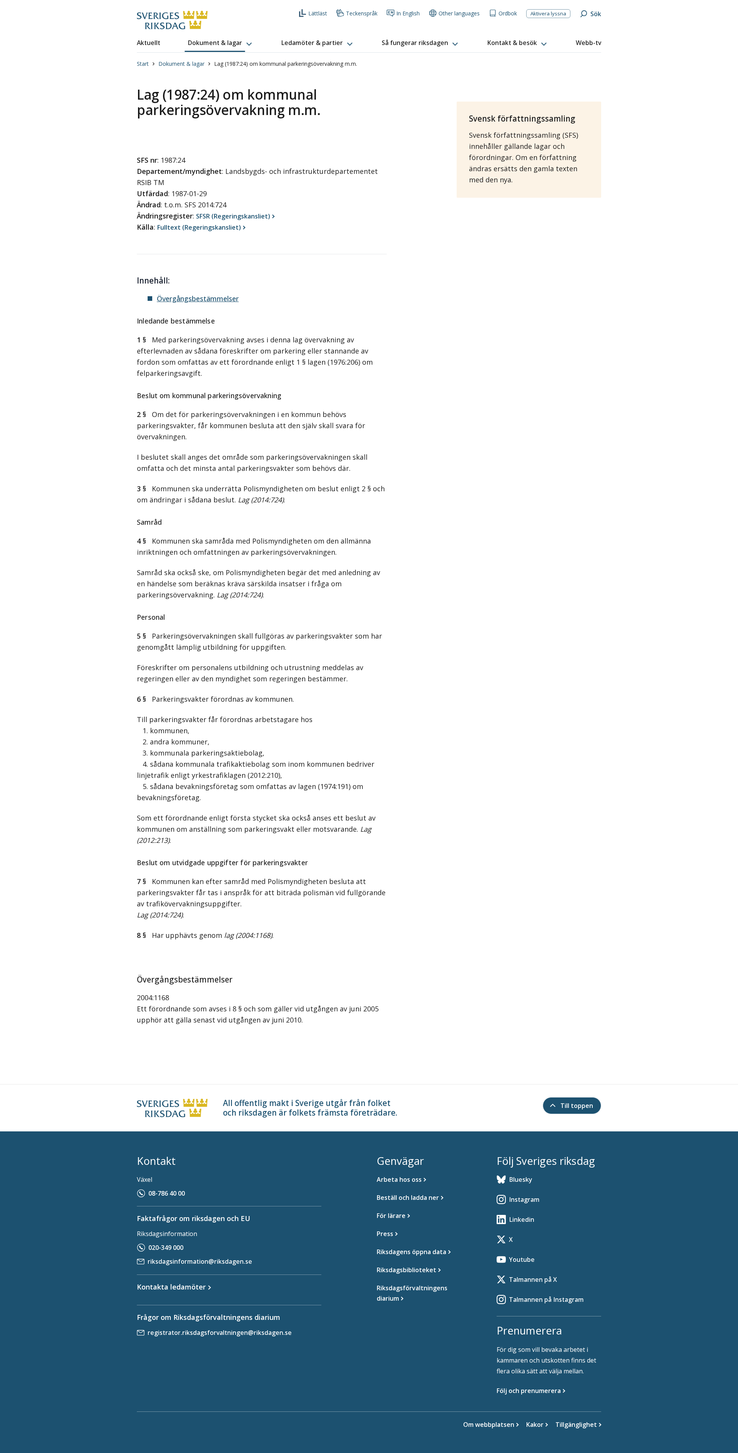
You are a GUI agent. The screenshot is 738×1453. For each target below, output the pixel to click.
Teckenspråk (361, 13)
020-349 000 (165, 1247)
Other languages (459, 13)
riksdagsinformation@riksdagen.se (200, 1261)
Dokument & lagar (181, 63)
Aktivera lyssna (548, 13)
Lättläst (317, 13)
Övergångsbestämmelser (198, 298)
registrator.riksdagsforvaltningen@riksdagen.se (220, 1332)
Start (143, 63)
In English (408, 13)
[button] (221, 43)
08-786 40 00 (166, 1193)
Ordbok (508, 13)
